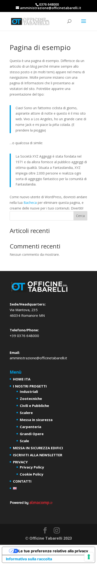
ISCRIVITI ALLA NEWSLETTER (37, 455)
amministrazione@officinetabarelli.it (38, 358)
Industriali (29, 391)
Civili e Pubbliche (34, 405)
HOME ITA (21, 379)
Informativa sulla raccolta (29, 559)
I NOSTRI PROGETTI (30, 386)
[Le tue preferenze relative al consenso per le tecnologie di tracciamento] (88, 556)
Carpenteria (30, 426)
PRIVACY (20, 462)
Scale (24, 440)
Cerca (80, 215)
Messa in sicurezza (36, 419)
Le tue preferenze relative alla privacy (53, 551)
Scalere (26, 412)
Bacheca (30, 202)
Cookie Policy (31, 474)
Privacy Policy (32, 467)
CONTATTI (22, 481)
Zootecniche (31, 398)
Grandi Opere (32, 433)
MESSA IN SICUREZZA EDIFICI (38, 447)
